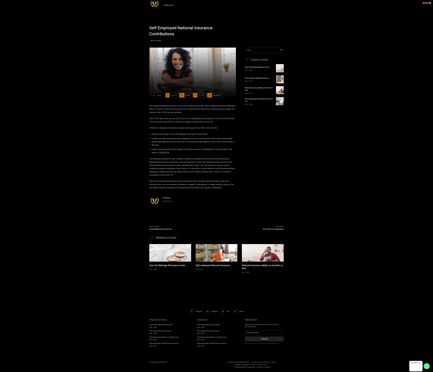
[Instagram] (207, 311)
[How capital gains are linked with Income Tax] (280, 101)
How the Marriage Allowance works (257, 67)
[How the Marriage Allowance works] (280, 68)
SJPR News (166, 198)
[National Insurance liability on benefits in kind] (280, 90)
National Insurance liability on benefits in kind (262, 267)
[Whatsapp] (427, 366)
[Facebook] (192, 311)
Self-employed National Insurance (257, 78)
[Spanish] (429, 3)
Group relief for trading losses (273, 229)
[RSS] (223, 311)
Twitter (241, 311)
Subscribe (264, 339)
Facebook (198, 311)
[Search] (281, 50)
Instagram (214, 311)
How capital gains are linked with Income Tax (164, 343)
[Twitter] (235, 311)
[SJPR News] (154, 202)
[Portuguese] (426, 3)
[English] (424, 3)
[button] (267, 3)
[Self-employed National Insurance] (280, 79)
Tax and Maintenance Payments (160, 229)
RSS (228, 311)
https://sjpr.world (167, 201)
